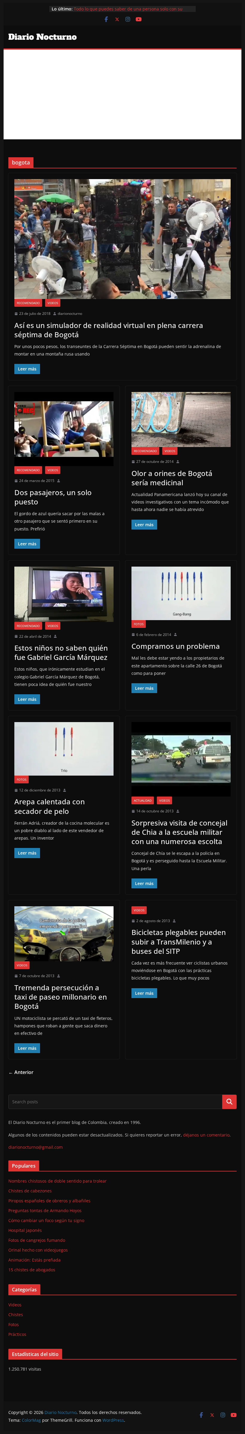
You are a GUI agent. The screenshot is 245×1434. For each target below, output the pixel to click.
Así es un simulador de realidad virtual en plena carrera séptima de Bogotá (108, 329)
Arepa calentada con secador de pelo (49, 806)
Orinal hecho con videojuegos (38, 1250)
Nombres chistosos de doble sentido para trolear (57, 1181)
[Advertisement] (122, 94)
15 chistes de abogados (31, 1270)
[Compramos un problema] (181, 593)
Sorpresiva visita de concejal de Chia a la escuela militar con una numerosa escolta (179, 832)
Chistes (15, 1314)
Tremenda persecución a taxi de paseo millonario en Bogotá (60, 997)
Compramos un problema (175, 646)
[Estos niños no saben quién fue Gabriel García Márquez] (64, 594)
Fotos (138, 624)
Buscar (229, 1102)
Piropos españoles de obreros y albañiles (49, 1200)
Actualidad (142, 800)
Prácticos (17, 1334)
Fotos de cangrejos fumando (36, 1240)
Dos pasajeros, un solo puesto (53, 497)
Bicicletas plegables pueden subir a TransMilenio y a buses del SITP (178, 941)
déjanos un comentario (206, 1135)
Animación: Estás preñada (34, 1260)
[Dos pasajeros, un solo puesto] (64, 429)
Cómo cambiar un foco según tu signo (46, 1220)
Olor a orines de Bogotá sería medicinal (171, 477)
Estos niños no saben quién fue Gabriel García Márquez (61, 652)
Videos (53, 303)
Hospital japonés (25, 1230)
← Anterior (20, 1072)
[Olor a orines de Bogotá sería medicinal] (181, 419)
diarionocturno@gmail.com (35, 1147)
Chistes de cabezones (30, 1191)
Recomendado (28, 303)
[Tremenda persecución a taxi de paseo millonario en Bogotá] (64, 934)
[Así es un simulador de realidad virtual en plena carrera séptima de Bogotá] (122, 239)
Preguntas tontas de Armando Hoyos (45, 1210)
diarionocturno (70, 313)
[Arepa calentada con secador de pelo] (64, 749)
